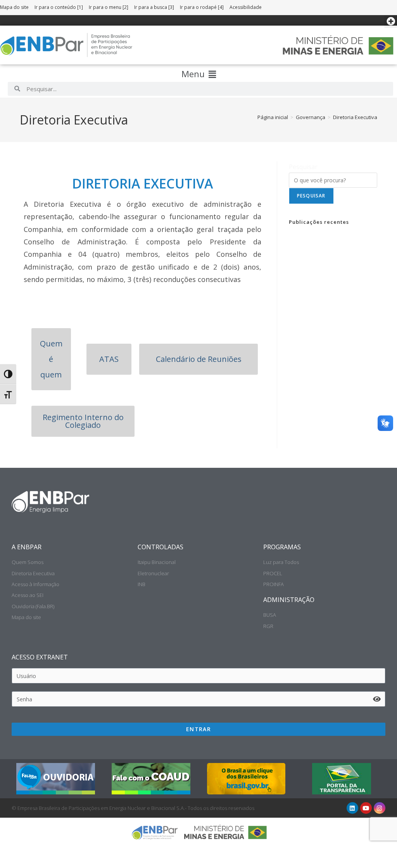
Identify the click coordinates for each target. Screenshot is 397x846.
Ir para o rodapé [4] (202, 7)
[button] (390, 21)
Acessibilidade (246, 7)
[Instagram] (379, 808)
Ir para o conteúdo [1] (59, 7)
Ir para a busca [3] (154, 7)
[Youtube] (366, 808)
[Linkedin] (352, 808)
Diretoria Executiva (355, 117)
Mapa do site (14, 7)
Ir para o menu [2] (108, 7)
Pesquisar (303, 167)
